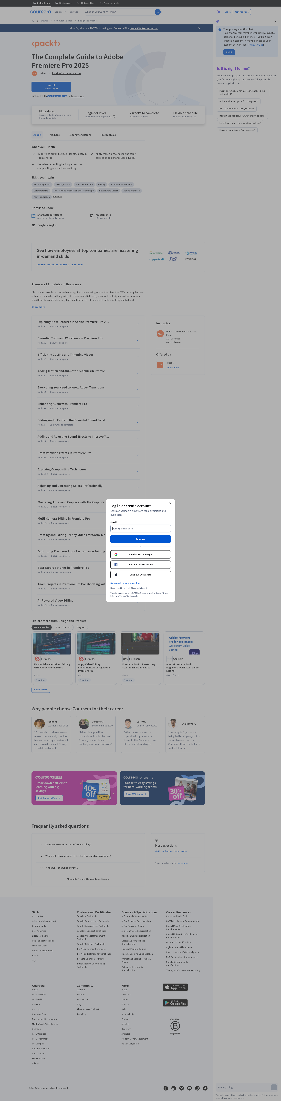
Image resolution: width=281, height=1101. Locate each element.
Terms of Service (126, 596)
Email (114, 522)
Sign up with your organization (125, 583)
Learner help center (140, 588)
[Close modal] (170, 503)
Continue (141, 539)
